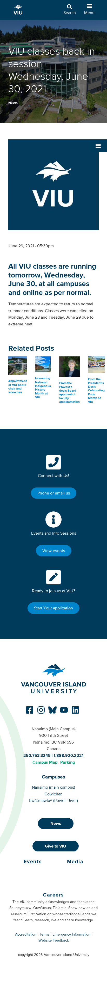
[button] (98, 145)
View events (53, 550)
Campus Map (44, 762)
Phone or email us (53, 493)
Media (75, 861)
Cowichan (53, 794)
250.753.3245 (37, 755)
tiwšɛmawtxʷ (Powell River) (53, 800)
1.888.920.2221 (69, 755)
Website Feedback (53, 940)
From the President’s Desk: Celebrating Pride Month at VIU (96, 390)
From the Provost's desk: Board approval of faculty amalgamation (69, 392)
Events (33, 861)
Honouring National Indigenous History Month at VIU (43, 387)
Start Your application (53, 607)
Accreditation (25, 934)
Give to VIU (55, 846)
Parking (67, 762)
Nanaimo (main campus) (53, 787)
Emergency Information (71, 934)
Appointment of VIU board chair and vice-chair (17, 386)
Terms (44, 934)
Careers (53, 895)
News (13, 103)
